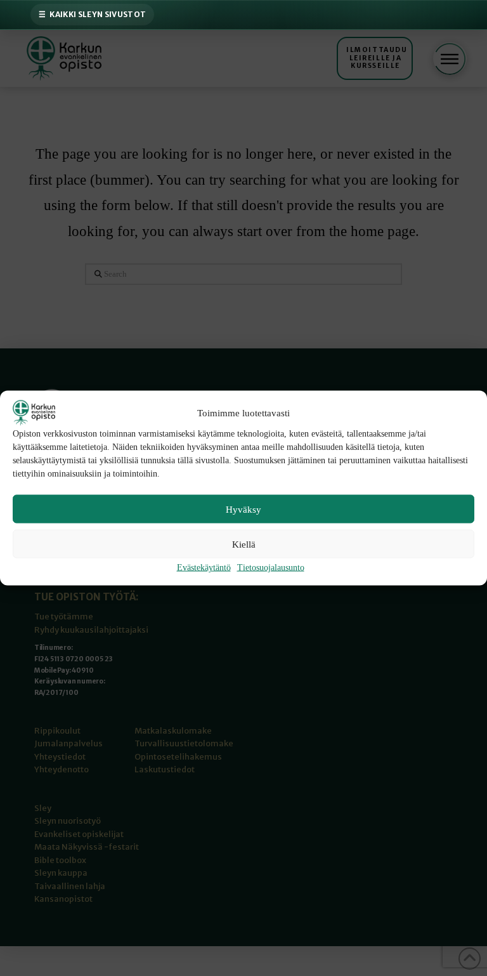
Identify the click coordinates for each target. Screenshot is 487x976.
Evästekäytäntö (204, 567)
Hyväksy (243, 509)
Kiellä (244, 544)
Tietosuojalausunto (270, 567)
